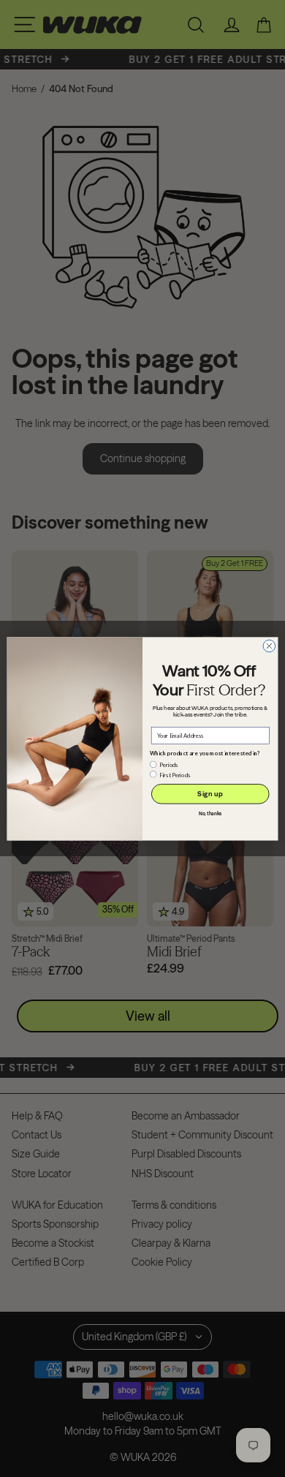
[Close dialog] (269, 646)
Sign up (210, 793)
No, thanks (210, 813)
